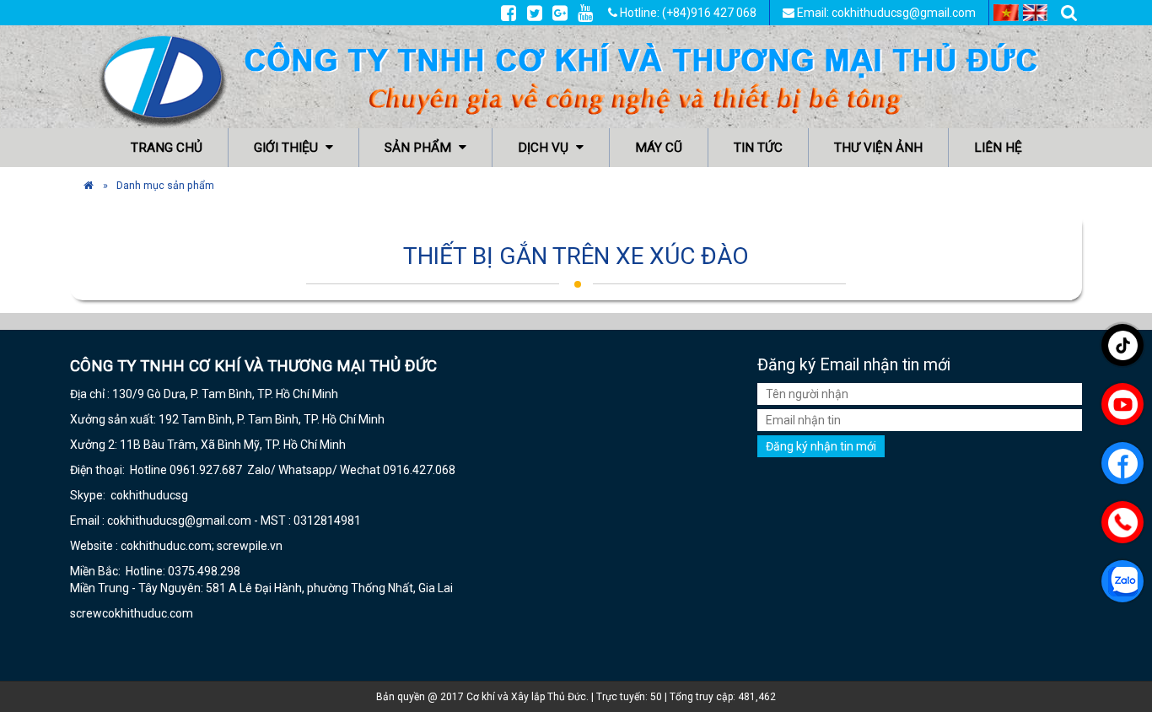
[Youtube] (585, 12)
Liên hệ (998, 147)
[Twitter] (534, 12)
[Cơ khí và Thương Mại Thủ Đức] (88, 185)
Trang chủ (166, 147)
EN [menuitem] (1035, 12)
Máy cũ (658, 147)
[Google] (560, 12)
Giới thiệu (287, 147)
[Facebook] (508, 12)
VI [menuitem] (1006, 12)
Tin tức (758, 147)
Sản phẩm (420, 147)
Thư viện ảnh (878, 147)
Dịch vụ (545, 147)
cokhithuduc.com (149, 613)
